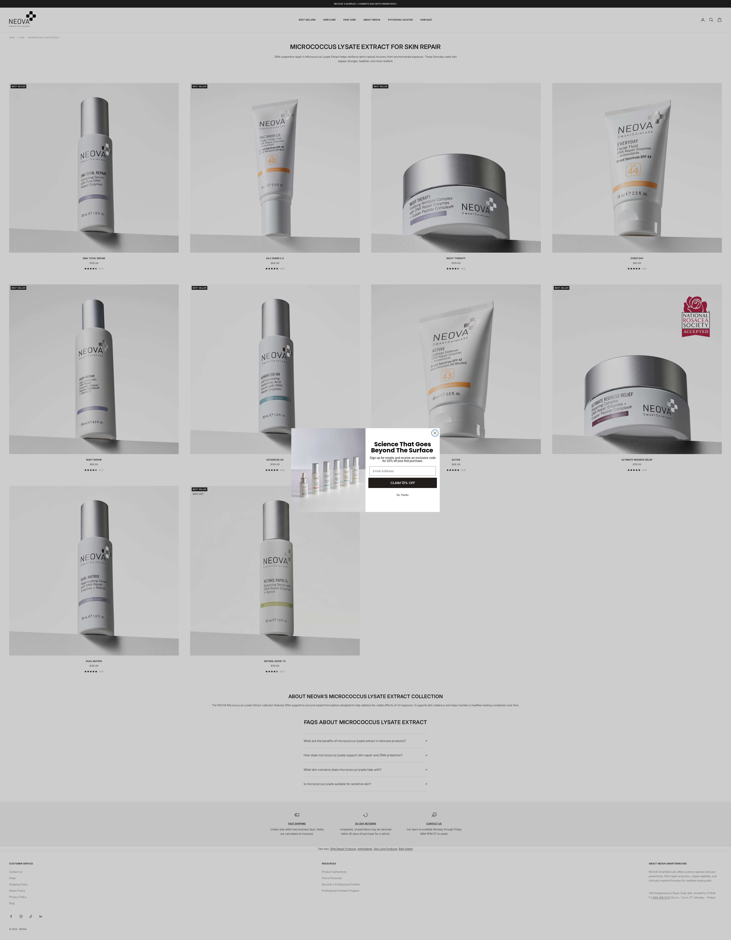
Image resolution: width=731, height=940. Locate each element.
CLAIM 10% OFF (402, 482)
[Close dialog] (435, 433)
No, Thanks (403, 495)
